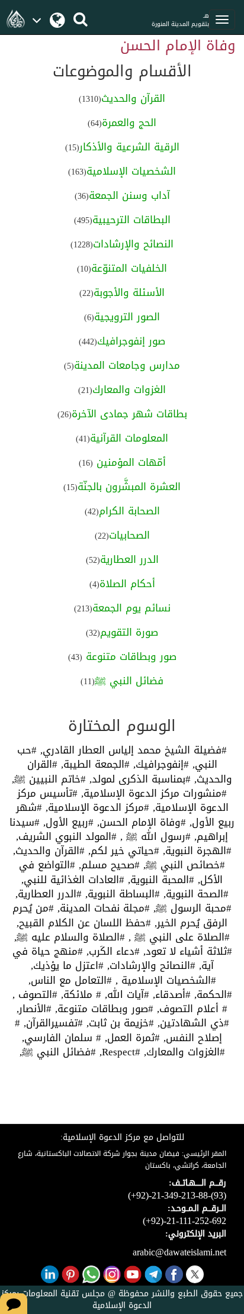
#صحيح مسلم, (107, 864)
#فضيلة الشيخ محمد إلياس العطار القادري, (132, 749)
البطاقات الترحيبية (131, 219)
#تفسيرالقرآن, (51, 1022)
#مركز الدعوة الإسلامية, (95, 807)
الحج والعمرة (129, 122)
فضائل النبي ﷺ (129, 680)
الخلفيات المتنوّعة (129, 268)
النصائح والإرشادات (133, 243)
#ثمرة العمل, (130, 1037)
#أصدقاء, (170, 994)
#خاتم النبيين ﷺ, (49, 778)
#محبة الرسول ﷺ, (191, 907)
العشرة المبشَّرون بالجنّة (129, 486)
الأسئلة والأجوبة (129, 292)
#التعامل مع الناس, (70, 980)
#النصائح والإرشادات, (149, 965)
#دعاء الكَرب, (111, 951)
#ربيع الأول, (67, 822)
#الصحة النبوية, (194, 893)
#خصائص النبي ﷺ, (182, 864)
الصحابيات (129, 535)
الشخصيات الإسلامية (131, 171)
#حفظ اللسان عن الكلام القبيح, (84, 922)
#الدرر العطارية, (48, 893)
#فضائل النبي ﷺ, (58, 1051)
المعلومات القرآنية (129, 438)
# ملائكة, (79, 994)
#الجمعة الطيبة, (93, 764)
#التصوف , (34, 994)
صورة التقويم (129, 632)
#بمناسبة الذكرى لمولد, (138, 778)
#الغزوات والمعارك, (182, 1051)
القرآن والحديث (133, 98)
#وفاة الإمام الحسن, (140, 822)
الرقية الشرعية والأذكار (129, 146)
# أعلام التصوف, (190, 1008)
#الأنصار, (34, 1008)
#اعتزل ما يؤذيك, (67, 965)
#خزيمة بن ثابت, (118, 1022)
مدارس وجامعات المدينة (127, 365)
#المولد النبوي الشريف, (66, 836)
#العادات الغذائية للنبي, (72, 879)
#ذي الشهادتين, (191, 1022)
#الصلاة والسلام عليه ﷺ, (69, 936)
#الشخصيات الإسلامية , (164, 980)
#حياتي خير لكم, (122, 850)
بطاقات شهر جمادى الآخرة (129, 413)
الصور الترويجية (127, 316)
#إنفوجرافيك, (159, 764)
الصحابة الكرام (129, 510)
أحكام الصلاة (127, 583)
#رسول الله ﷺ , (154, 836)
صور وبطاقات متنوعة (129, 656)
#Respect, (118, 1051)
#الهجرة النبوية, (195, 850)
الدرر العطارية (129, 559)
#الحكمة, (211, 994)
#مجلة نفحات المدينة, (102, 907)
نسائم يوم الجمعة (131, 607)
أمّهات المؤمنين (129, 462)
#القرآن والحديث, (49, 850)
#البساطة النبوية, (121, 893)
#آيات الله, (125, 994)
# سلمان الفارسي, (61, 1037)
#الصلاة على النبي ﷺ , (177, 936)
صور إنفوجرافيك (131, 340)
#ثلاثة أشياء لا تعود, (186, 951)
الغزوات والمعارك (129, 389)
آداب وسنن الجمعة (129, 195)
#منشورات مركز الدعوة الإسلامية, (152, 793)
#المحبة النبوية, (159, 879)
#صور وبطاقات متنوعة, (102, 1008)
